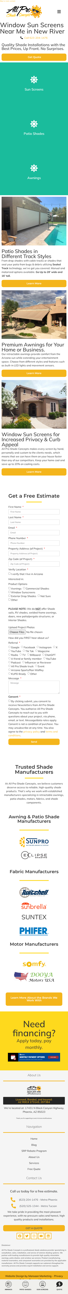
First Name (15, 507)
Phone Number (17, 538)
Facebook (29, 647)
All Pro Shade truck (22, 666)
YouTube (16, 651)
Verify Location (17, 569)
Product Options (17, 584)
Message (14, 678)
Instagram (45, 647)
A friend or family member (26, 658)
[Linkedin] (48, 1236)
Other (14, 599)
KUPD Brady (18, 673)
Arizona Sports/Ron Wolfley (27, 670)
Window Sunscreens (23, 592)
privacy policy (31, 731)
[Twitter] (27, 1236)
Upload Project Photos (21, 627)
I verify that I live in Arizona (27, 574)
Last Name (15, 517)
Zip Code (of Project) (20, 559)
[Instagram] (34, 1236)
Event (41, 666)
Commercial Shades (37, 588)
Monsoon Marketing (40, 1276)
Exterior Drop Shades (23, 596)
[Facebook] (20, 1236)
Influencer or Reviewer (38, 662)
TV (24, 654)
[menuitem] (34, 1138)
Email (11, 527)
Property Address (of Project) (25, 548)
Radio (14, 654)
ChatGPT (50, 654)
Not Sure (45, 596)
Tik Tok (29, 651)
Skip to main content (7, 1)
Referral (13, 642)
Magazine (44, 651)
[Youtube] (41, 1236)
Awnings (16, 588)
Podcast (16, 662)
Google (15, 647)
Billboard (35, 654)
